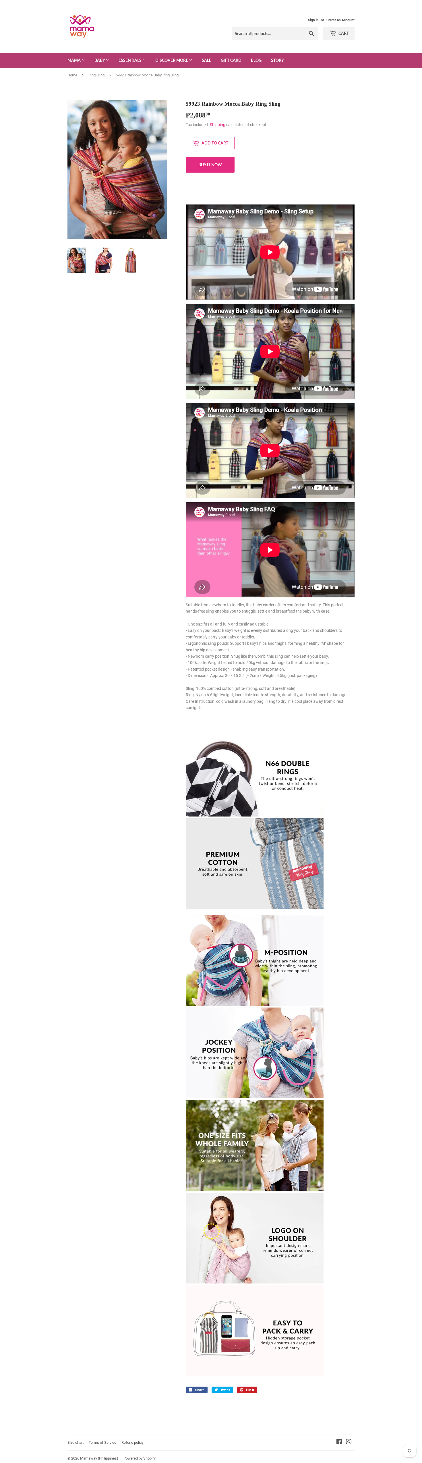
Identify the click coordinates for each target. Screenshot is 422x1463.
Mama (74, 60)
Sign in (313, 20)
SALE (206, 60)
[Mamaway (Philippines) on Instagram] (349, 1442)
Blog (256, 60)
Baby (100, 60)
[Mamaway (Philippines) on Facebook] (339, 1442)
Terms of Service (102, 1442)
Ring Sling (96, 75)
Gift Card (231, 60)
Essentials (130, 60)
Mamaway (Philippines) (99, 1458)
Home (72, 75)
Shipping (217, 124)
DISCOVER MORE (172, 60)
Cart (343, 33)
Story (277, 60)
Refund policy (132, 1442)
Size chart (75, 1442)
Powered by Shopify (139, 1458)
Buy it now (210, 164)
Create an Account (340, 20)
